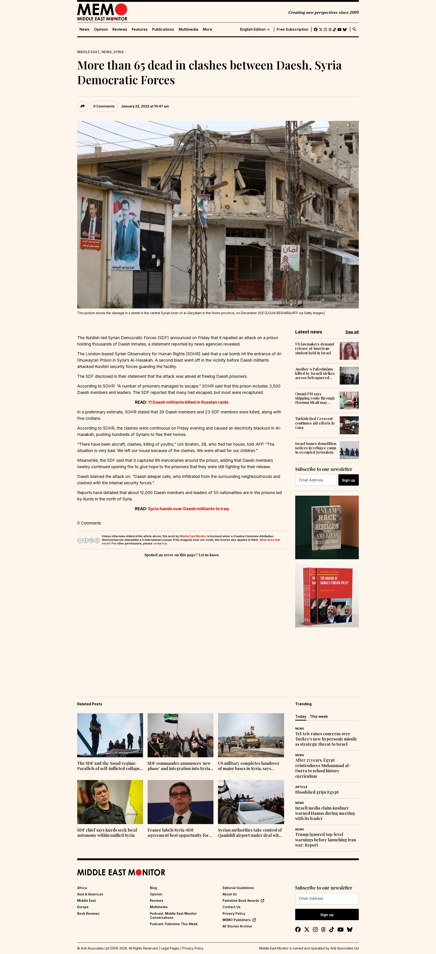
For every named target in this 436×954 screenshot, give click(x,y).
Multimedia (188, 29)
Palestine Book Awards (241, 900)
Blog (153, 888)
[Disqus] (181, 620)
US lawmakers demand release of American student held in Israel (314, 348)
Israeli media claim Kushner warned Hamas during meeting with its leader (325, 813)
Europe (83, 907)
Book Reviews (88, 913)
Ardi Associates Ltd (344, 948)
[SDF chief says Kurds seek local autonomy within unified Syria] (110, 802)
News (84, 29)
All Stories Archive (237, 926)
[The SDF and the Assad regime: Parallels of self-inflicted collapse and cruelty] (110, 735)
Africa (82, 888)
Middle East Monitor (193, 536)
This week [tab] (319, 716)
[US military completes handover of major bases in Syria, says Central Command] (251, 735)
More (207, 29)
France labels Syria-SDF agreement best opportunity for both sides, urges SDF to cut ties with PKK (178, 833)
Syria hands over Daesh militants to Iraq (188, 508)
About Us (230, 894)
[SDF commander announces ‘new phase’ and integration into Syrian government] (180, 735)
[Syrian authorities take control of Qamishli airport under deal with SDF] (251, 802)
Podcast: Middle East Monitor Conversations (173, 915)
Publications (163, 29)
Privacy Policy (234, 913)
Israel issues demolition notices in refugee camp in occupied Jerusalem (315, 448)
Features (140, 29)
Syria (119, 52)
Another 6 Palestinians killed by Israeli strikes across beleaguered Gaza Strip (315, 373)
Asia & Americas (90, 894)
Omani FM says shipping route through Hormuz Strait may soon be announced (314, 398)
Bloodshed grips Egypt (317, 792)
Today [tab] (300, 716)
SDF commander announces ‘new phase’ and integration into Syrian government (180, 766)
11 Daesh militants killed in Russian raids (188, 402)
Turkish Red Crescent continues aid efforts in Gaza (314, 423)
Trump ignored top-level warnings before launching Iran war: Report (325, 840)
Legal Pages (170, 948)
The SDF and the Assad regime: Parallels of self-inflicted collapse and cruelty (109, 766)
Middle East (88, 52)
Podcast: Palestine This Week (174, 924)
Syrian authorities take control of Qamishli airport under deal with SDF (250, 833)
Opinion (101, 29)
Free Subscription (292, 29)
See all (352, 332)
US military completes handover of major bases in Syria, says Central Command (249, 766)
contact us (160, 543)
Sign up (348, 480)
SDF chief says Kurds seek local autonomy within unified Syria (107, 832)
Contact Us (231, 907)
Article (301, 787)
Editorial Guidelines (238, 888)
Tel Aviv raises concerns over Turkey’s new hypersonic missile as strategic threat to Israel (326, 739)
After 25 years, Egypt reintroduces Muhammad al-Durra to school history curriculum (322, 768)
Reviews (119, 29)
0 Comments (104, 106)
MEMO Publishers (237, 920)
